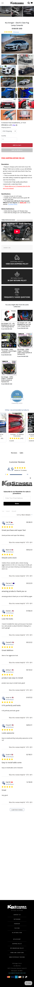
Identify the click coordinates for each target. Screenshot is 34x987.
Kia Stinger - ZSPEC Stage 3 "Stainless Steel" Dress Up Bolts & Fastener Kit (24, 352)
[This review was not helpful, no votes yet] (30, 542)
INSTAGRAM (17, 919)
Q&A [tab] (21, 453)
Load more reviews (17, 810)
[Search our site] (29, 3)
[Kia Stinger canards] (8, 104)
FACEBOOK (17, 923)
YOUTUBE (17, 928)
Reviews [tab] (14, 453)
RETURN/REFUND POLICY (17, 948)
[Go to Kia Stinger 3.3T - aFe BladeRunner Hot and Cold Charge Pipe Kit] (25, 315)
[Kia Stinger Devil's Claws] (8, 115)
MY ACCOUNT (17, 939)
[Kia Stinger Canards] (25, 59)
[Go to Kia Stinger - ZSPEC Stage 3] (25, 340)
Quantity (3, 136)
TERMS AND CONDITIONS (17, 952)
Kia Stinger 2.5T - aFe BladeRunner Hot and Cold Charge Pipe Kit (8, 325)
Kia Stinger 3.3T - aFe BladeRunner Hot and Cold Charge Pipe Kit (24, 324)
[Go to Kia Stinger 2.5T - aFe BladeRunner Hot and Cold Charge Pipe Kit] (9, 316)
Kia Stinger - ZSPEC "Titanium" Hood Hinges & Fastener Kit (8, 351)
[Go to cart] (32, 3)
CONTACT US (17, 914)
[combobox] (24, 515)
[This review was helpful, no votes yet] (27, 542)
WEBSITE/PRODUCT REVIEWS (17, 957)
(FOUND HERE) (12, 204)
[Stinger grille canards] (9, 93)
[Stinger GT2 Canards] (8, 82)
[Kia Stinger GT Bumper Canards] (8, 71)
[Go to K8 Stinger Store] (16, 3)
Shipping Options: (6, 127)
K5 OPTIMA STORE (17, 932)
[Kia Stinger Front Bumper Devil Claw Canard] (25, 82)
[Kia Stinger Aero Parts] (25, 115)
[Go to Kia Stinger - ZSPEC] (9, 340)
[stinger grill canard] (25, 93)
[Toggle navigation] (2, 3)
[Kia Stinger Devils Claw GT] (9, 59)
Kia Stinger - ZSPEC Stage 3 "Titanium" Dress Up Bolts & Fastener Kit (7, 379)
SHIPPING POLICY (17, 943)
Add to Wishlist (17, 150)
